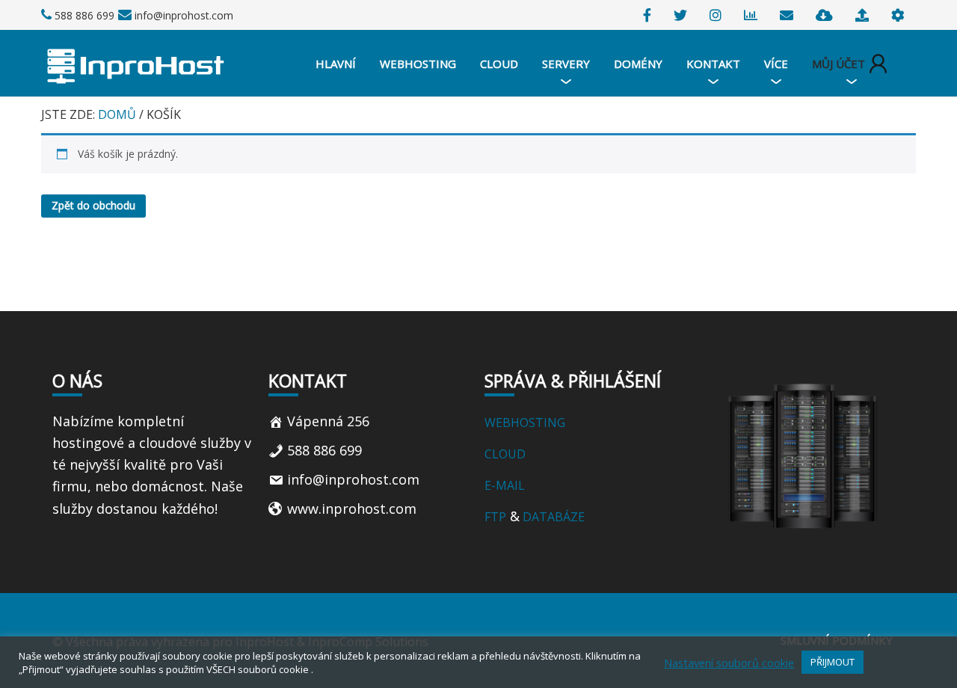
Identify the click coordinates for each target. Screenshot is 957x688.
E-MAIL (504, 485)
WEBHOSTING (524, 422)
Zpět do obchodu (93, 205)
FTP (495, 517)
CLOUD (506, 454)
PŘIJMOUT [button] (832, 662)
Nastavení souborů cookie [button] (729, 662)
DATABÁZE (552, 517)
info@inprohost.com (184, 15)
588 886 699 (84, 15)
